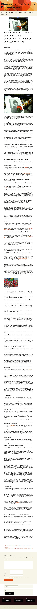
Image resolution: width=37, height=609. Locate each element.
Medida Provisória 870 (24, 317)
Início (2, 12)
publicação (14, 420)
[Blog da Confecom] (9, 593)
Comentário (6, 559)
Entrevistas (11, 12)
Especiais (20, 12)
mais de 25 (21, 366)
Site (4, 575)
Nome (5, 571)
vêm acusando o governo (22, 258)
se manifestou (9, 419)
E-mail (5, 573)
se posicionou (12, 425)
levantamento (27, 127)
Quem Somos (31, 12)
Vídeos (7, 14)
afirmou (16, 392)
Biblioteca (25, 12)
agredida (26, 167)
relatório (17, 502)
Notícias (6, 12)
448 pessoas (7, 253)
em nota (29, 369)
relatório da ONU (19, 343)
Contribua (2, 14)
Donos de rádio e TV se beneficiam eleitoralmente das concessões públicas (19, 549)
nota (13, 319)
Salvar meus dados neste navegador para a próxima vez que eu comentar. (17, 577)
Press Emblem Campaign (26, 173)
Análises (16, 12)
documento (6, 187)
